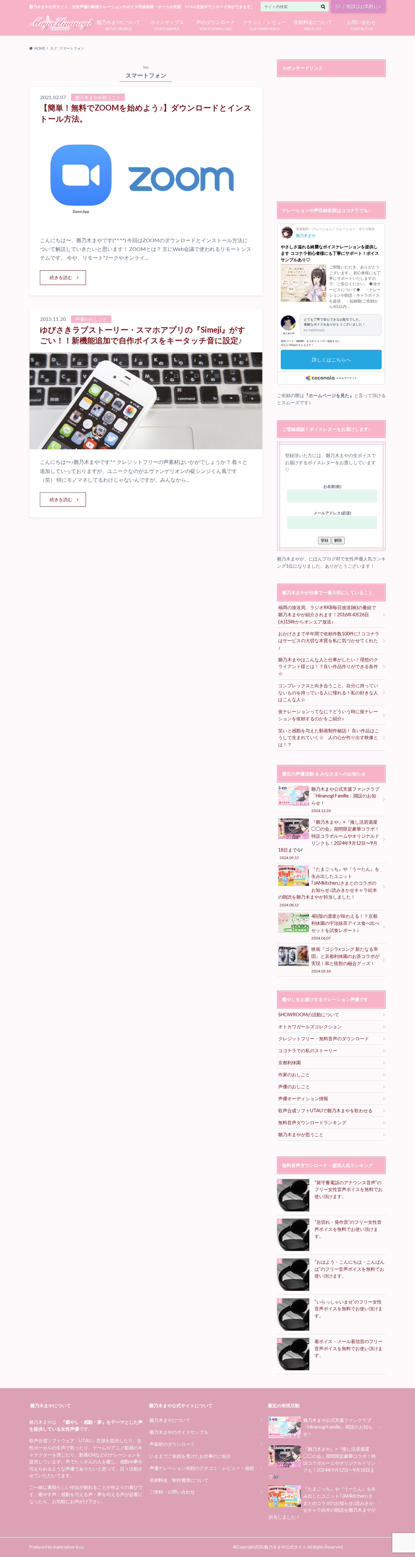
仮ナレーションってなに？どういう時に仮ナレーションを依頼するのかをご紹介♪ (328, 715)
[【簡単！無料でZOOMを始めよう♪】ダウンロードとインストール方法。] (146, 223)
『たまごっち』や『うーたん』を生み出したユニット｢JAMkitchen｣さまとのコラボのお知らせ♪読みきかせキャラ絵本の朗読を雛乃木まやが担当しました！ (328, 886)
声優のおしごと (294, 1086)
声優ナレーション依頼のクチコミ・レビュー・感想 (201, 1468)
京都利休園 (289, 1062)
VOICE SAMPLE (167, 24)
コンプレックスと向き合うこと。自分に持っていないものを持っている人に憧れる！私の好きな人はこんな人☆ (328, 692)
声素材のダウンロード (172, 1444)
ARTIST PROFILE (118, 24)
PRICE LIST (312, 24)
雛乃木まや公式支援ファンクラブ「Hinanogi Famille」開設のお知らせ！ (345, 799)
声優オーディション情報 (303, 1098)
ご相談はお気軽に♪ (361, 6)
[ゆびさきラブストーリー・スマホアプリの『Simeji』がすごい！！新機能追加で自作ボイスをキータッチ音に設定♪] (146, 445)
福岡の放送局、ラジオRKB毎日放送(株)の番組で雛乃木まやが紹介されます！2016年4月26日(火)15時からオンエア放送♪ (327, 614)
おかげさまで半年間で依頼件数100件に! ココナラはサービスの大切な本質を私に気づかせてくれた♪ (328, 640)
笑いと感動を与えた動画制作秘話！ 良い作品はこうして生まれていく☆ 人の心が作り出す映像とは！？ (328, 737)
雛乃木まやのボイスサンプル (178, 1432)
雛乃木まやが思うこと (301, 1134)
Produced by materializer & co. (56, 1547)
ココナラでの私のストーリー (307, 1050)
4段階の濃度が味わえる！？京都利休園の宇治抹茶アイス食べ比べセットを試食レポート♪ (345, 926)
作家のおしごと (294, 1074)
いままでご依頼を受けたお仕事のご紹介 (190, 1456)
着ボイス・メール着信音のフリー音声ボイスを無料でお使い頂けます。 (348, 1348)
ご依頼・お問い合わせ (172, 1491)
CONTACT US (361, 24)
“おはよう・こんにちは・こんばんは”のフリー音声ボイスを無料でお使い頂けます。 (349, 1269)
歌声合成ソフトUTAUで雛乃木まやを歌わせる (325, 1110)
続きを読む (61, 277)
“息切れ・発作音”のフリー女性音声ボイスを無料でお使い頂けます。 (348, 1229)
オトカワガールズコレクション (310, 1026)
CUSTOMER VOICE (264, 24)
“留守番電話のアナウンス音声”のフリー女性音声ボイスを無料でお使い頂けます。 (348, 1189)
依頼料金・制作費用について (178, 1480)
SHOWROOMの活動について (308, 1014)
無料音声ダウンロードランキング (312, 1122)
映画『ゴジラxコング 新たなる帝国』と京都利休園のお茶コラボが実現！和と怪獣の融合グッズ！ (345, 959)
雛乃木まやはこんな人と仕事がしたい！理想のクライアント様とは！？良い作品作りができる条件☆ (328, 666)
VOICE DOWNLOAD (215, 24)
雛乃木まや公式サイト (285, 1547)
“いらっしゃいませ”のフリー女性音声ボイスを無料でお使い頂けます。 (348, 1308)
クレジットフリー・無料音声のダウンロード (323, 1038)
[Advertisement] (331, 140)
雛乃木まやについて (169, 1420)
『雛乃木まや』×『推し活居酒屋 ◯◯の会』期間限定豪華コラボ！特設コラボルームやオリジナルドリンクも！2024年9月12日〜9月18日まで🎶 (328, 839)
